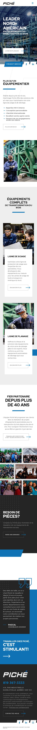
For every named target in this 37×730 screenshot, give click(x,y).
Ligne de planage (12, 51)
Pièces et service (13, 64)
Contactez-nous (12, 713)
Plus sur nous (11, 127)
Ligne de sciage (11, 43)
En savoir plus (15, 287)
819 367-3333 (14, 683)
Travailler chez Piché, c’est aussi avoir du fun (14, 436)
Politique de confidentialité (19, 707)
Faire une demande (12, 534)
